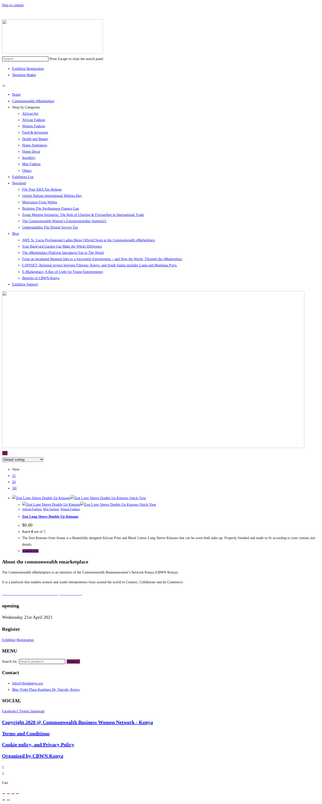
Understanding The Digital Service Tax (50, 227)
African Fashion (33, 120)
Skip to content (13, 5)
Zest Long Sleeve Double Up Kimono (50, 517)
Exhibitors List (22, 177)
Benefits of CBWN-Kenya (40, 278)
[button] (18, 640)
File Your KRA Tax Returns (42, 189)
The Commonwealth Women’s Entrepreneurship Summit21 (64, 221)
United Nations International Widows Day (52, 196)
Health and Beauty (35, 139)
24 (14, 482)
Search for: (10, 661)
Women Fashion (33, 126)
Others (26, 171)
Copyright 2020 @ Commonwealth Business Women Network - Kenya (77, 722)
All (14, 488)
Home (16, 94)
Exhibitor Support (25, 284)
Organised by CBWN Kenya (32, 756)
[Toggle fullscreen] (13, 793)
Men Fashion (31, 164)
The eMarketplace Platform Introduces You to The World (63, 253)
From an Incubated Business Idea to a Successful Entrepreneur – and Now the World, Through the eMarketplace (102, 259)
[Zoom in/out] (17, 793)
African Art (30, 114)
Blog (15, 234)
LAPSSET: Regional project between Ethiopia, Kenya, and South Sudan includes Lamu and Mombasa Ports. (99, 265)
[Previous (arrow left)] (4, 799)
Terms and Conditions (26, 733)
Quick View (137, 498)
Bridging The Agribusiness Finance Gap (50, 208)
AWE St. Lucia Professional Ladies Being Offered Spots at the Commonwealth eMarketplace (88, 240)
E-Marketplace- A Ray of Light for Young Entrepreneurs (62, 272)
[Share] (8, 793)
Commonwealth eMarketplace (33, 101)
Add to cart (30, 551)
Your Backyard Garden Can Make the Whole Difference (62, 246)
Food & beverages (35, 132)
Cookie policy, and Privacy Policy (38, 744)
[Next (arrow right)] (8, 799)
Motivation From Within (39, 202)
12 (14, 476)
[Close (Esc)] (4, 793)
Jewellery (28, 158)
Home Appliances (34, 145)
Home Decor (31, 151)
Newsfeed (19, 183)
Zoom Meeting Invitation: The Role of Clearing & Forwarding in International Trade (83, 215)
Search (73, 661)
